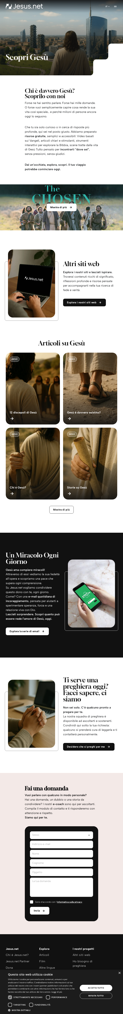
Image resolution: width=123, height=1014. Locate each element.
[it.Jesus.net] (24, 6)
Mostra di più (61, 509)
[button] (42, 1010)
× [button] (119, 973)
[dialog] (61, 992)
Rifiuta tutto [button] (96, 995)
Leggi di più (56, 992)
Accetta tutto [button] (96, 988)
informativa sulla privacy (69, 902)
